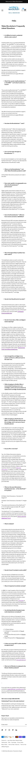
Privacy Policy (20, 742)
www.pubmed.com (21, 660)
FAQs (9, 742)
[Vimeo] (13, 729)
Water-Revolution (9, 751)
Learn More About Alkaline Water (14, 740)
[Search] (22, 10)
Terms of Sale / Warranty (13, 744)
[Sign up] (26, 724)
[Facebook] (5, 729)
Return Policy (4, 744)
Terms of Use (23, 744)
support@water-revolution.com (15, 689)
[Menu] (2, 10)
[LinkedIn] (16, 729)
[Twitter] (2, 729)
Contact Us (3, 740)
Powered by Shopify (17, 751)
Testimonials (4, 742)
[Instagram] (9, 729)
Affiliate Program (5, 746)
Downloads (13, 742)
